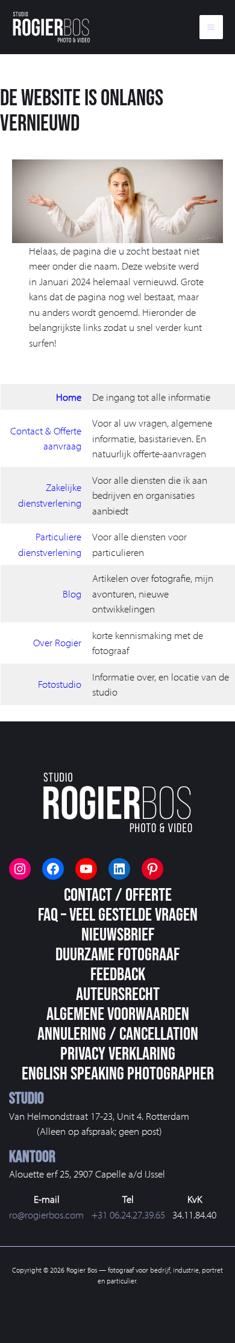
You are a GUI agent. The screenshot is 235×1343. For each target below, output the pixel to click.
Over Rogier (57, 642)
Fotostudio (59, 684)
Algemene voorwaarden (117, 1014)
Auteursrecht (118, 994)
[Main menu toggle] (211, 27)
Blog (72, 593)
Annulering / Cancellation (117, 1034)
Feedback (117, 975)
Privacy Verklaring (117, 1054)
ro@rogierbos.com (46, 1214)
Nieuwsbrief (117, 935)
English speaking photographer (118, 1074)
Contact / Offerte (118, 895)
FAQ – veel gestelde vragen (118, 915)
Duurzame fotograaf (117, 955)
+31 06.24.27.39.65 (128, 1214)
